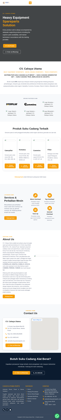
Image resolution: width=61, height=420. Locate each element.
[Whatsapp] (7, 410)
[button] (30, 3)
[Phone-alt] (4, 410)
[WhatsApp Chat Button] (57, 416)
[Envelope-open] (10, 410)
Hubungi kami (19, 177)
